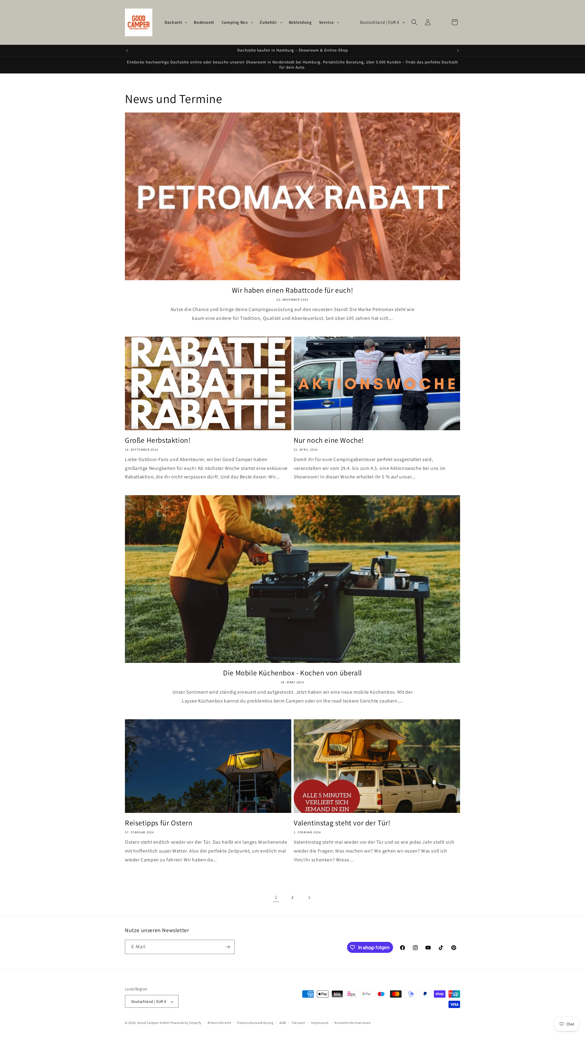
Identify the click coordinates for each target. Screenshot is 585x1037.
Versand (298, 1023)
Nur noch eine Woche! (329, 440)
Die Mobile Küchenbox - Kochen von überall (292, 673)
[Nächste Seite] (309, 897)
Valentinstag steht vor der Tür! (342, 823)
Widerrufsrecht (219, 1023)
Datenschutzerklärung (255, 1023)
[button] (175, 22)
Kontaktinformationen (352, 1023)
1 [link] (276, 897)
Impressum (319, 1023)
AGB (282, 1023)
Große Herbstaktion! (157, 440)
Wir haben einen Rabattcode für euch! (292, 290)
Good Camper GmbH (153, 1023)
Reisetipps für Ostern (159, 823)
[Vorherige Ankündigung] (127, 50)
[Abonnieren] (227, 947)
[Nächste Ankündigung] (458, 50)
